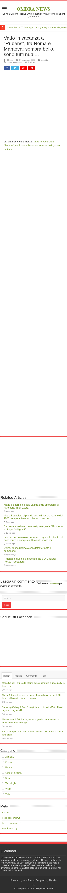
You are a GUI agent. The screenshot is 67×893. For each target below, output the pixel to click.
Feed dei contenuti (11, 818)
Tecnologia (10, 783)
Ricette (8, 767)
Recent (6, 676)
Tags (43, 676)
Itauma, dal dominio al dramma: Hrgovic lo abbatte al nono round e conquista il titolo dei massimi (33, 538)
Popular (18, 676)
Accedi (5, 812)
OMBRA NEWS (33, 8)
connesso (54, 583)
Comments (31, 676)
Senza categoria (13, 772)
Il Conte (10, 60)
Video (8, 794)
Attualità (44, 60)
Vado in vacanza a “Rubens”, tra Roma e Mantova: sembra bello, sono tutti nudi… (32, 145)
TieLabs (53, 880)
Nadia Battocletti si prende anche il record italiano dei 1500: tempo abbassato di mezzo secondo (33, 517)
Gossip (8, 762)
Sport (8, 778)
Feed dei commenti (11, 823)
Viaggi (8, 788)
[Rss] (33, 885)
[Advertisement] (33, 106)
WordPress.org (9, 828)
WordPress (28, 880)
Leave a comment (14, 62)
